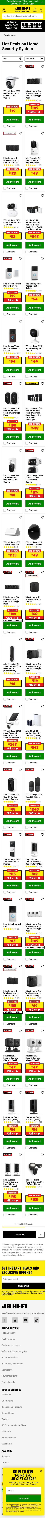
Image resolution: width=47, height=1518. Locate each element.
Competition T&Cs (35, 1504)
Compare (11, 126)
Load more (19, 1234)
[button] (7, 9)
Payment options (9, 1376)
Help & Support (8, 1333)
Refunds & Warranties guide (14, 1351)
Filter (5, 59)
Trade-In (5, 1419)
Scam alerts (7, 1370)
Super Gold (7, 1443)
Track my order (8, 1339)
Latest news (7, 1401)
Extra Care (6, 1431)
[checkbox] (4, 126)
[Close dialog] (41, 1471)
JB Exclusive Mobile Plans (14, 1425)
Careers (5, 1462)
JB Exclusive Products (12, 1407)
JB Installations (9, 1437)
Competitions (8, 1413)
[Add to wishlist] (20, 66)
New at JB (6, 1394)
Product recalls (8, 1382)
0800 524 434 (17, 4)
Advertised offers (10, 1357)
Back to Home (10, 35)
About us (6, 1456)
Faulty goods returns (11, 1345)
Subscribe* (23, 1498)
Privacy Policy (15, 1506)
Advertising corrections (12, 1363)
